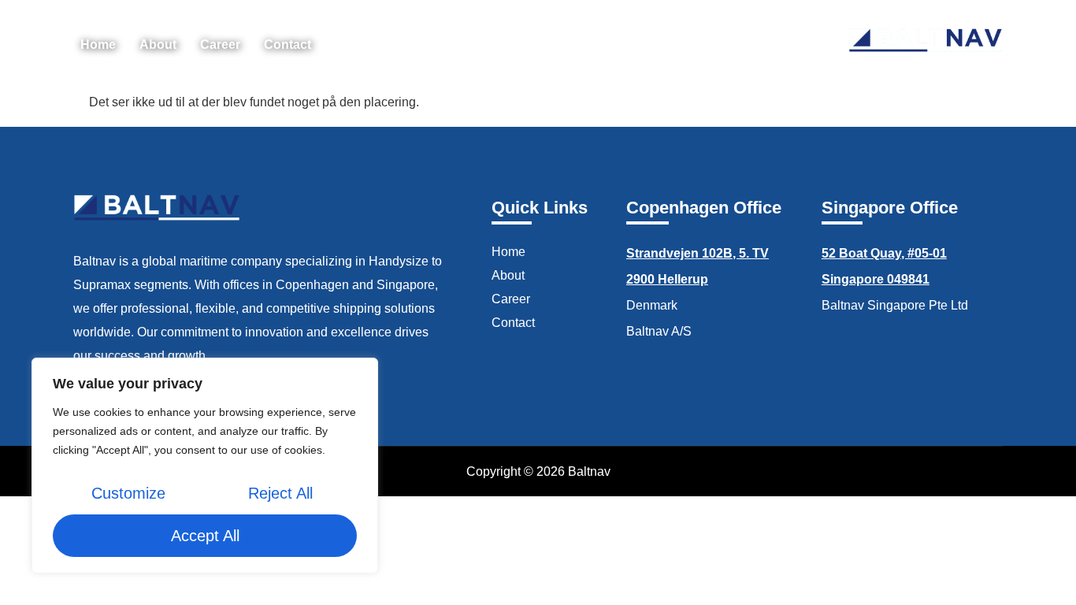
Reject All (280, 493)
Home (98, 44)
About (157, 44)
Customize (128, 493)
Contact (287, 44)
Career (220, 44)
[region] (205, 465)
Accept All (205, 535)
